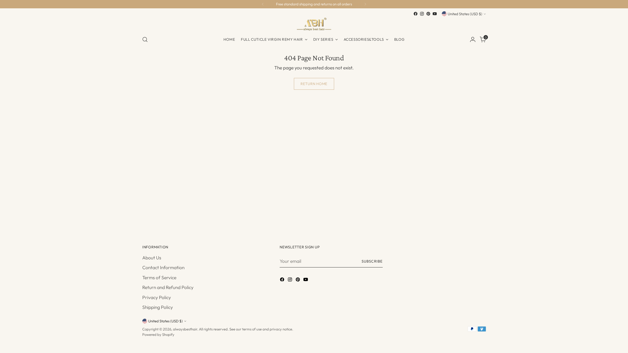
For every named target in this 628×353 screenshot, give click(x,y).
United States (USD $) (465, 14)
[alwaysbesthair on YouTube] (434, 14)
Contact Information (163, 267)
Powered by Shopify (158, 334)
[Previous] (262, 4)
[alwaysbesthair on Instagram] (422, 14)
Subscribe (372, 261)
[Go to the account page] (473, 39)
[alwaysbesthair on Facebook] (415, 14)
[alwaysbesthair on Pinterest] (428, 14)
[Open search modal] (145, 39)
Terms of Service (159, 277)
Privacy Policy (156, 297)
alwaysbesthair (185, 329)
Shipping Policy (157, 307)
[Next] (365, 4)
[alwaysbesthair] (314, 24)
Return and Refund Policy (168, 287)
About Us (151, 258)
